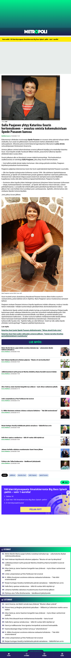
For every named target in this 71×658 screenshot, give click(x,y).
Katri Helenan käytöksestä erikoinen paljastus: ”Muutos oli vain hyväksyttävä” (25, 360)
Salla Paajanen (33, 475)
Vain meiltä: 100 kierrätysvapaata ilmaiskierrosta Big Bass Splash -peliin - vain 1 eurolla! (30, 39)
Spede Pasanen (43, 475)
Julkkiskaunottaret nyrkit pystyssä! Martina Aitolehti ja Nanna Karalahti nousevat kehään (29, 372)
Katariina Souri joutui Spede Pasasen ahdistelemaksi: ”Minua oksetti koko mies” (31, 330)
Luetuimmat (8, 600)
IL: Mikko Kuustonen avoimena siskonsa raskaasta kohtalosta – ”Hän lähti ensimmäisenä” (29, 411)
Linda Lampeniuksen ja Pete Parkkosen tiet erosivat (17, 399)
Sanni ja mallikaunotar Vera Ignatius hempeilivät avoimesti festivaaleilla (31, 625)
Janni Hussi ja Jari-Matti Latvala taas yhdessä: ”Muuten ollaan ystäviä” (31, 604)
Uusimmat (7, 549)
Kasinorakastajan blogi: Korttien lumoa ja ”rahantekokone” (26, 629)
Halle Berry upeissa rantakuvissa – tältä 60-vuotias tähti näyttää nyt (22, 437)
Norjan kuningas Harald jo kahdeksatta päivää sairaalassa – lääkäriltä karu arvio (26, 426)
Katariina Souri (22, 475)
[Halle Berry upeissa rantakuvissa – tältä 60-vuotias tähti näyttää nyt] (65, 441)
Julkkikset (12, 475)
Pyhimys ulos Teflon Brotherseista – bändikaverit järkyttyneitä (20, 461)
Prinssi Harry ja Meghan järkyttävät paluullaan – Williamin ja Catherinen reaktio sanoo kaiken (36, 608)
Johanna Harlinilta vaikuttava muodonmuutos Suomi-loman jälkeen (22, 449)
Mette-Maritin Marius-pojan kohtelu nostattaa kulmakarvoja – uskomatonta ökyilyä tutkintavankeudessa (27, 349)
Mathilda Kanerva (6, 136)
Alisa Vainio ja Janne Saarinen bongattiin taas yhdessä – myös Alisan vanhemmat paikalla (29, 387)
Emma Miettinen (5, 351)
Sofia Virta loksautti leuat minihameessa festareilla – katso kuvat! (29, 619)
